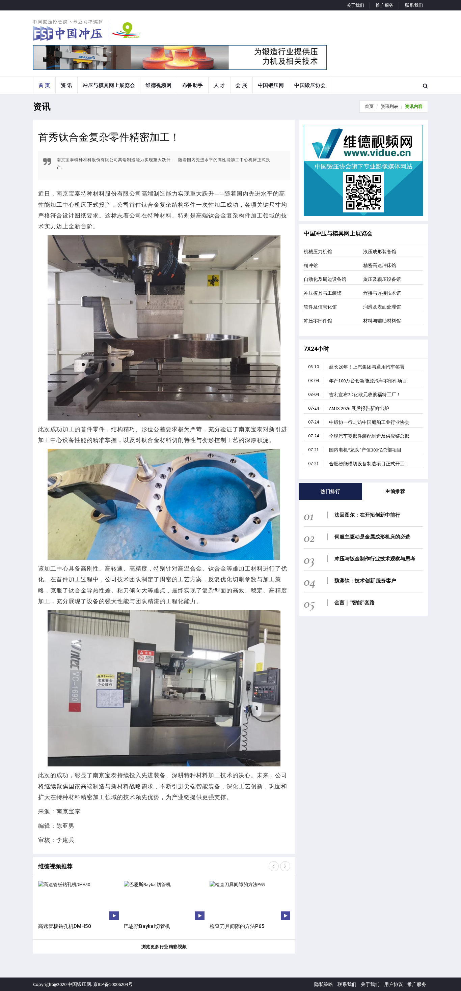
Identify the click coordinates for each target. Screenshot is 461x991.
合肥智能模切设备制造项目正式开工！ (358, 463)
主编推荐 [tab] (395, 491)
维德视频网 (158, 85)
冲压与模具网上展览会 (109, 85)
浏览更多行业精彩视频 (164, 947)
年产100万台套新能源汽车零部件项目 (357, 380)
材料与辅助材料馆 (382, 321)
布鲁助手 (192, 85)
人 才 (219, 85)
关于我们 (355, 5)
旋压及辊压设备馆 (382, 279)
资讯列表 (389, 106)
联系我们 (414, 5)
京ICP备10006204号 (113, 984)
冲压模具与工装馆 (323, 293)
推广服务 (385, 5)
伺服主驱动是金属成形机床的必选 (372, 536)
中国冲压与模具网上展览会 (338, 233)
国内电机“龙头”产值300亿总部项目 (355, 449)
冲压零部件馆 (318, 321)
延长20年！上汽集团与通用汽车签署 (356, 366)
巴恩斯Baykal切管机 (147, 926)
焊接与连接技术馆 (382, 293)
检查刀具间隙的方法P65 (237, 926)
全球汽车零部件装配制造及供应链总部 (358, 436)
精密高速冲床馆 (379, 265)
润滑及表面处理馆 (382, 307)
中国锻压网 (271, 85)
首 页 (44, 85)
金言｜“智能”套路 (354, 602)
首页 (369, 106)
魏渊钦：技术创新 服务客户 (365, 580)
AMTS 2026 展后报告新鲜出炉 (348, 408)
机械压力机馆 (318, 252)
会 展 (241, 85)
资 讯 (67, 85)
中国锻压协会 (310, 85)
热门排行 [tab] (330, 491)
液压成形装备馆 (379, 252)
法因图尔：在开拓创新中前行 (367, 515)
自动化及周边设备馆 (325, 279)
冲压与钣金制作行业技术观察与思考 (374, 558)
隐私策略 (323, 984)
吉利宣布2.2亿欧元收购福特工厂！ (354, 394)
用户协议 (393, 984)
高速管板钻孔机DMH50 (64, 926)
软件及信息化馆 (320, 307)
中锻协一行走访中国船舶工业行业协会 (358, 422)
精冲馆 (311, 265)
